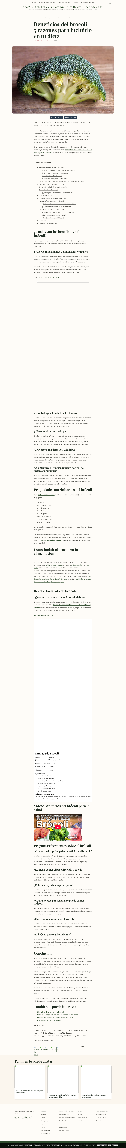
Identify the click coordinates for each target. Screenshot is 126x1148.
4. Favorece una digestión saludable (54, 179)
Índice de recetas (82, 1121)
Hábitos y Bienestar (87, 3)
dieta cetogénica (76, 565)
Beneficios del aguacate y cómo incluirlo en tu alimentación (57, 1015)
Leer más (114, 1145)
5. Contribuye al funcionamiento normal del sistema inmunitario (64, 181)
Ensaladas (43, 1118)
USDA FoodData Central (46, 495)
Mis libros (80, 1114)
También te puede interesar (48, 223)
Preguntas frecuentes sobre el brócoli (51, 201)
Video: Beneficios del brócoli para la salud (53, 198)
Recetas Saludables (64, 3)
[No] (124, 1145)
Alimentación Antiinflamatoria (67, 1118)
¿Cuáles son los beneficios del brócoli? (52, 167)
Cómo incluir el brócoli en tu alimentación (53, 187)
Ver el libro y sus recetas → (43, 615)
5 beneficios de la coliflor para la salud (50, 1012)
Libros (76, 3)
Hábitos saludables (101, 1118)
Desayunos (44, 1114)
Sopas (42, 1124)
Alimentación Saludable (47, 3)
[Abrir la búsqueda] (110, 3)
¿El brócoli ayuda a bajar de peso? (54, 209)
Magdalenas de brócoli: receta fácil (49, 1020)
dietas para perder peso (54, 565)
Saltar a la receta (56, 117)
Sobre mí (98, 1121)
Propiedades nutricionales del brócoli (51, 184)
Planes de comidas (82, 1118)
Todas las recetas (45, 1133)
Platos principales (45, 1121)
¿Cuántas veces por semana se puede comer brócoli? (60, 212)
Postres (43, 1127)
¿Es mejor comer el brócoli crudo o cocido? (56, 207)
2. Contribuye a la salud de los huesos (55, 173)
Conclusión (42, 221)
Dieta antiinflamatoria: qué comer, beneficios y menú (55, 1017)
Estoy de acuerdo (102, 1145)
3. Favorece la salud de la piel (52, 176)
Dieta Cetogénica (63, 1121)
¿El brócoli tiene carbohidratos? (53, 218)
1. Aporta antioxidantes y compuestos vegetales (58, 170)
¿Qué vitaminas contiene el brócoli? (54, 215)
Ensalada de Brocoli (45, 195)
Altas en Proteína (45, 1130)
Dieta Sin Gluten (63, 1127)
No (109, 1145)
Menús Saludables (64, 1130)
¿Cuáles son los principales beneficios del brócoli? (59, 204)
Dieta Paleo (62, 1124)
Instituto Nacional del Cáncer (49, 277)
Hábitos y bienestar (101, 1114)
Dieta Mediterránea (64, 1114)
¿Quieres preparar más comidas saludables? (57, 193)
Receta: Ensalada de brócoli (48, 190)
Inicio (34, 3)
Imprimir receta (70, 117)
